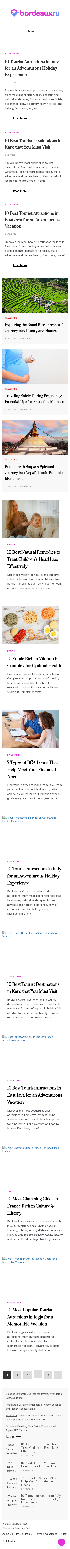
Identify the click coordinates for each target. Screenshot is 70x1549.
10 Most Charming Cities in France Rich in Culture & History (32, 1206)
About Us (7, 1533)
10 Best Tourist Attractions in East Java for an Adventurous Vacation (32, 220)
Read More (20, 118)
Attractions (12, 53)
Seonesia (11, 1426)
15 (47, 1375)
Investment (13, 755)
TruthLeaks (8, 1541)
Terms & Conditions (46, 1533)
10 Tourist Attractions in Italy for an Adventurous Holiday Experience (32, 68)
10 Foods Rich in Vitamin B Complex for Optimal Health (40, 1464)
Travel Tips (11, 318)
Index (63, 1533)
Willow (12, 338)
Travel (11, 1191)
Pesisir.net (11, 1404)
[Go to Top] (61, 1542)
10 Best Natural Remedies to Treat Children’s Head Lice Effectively (33, 559)
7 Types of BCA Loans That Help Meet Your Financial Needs (32, 769)
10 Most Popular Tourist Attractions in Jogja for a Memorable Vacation (30, 1317)
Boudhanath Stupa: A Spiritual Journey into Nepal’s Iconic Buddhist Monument (34, 473)
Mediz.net (11, 1415)
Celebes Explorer (15, 1393)
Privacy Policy (24, 1533)
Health (11, 544)
